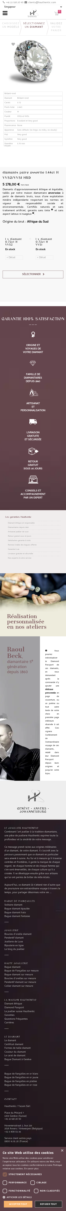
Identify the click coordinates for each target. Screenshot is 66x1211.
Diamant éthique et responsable (21, 523)
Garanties (9, 1015)
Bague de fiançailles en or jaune (21, 1078)
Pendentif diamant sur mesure (20, 982)
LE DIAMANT (12, 1036)
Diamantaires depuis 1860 (18, 527)
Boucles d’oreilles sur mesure (20, 979)
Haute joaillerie (16, 963)
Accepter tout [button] (18, 1204)
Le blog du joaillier (14, 949)
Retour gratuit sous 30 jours (19, 536)
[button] (33, 1197)
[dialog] (33, 1179)
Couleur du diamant (15, 1052)
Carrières (9, 1023)
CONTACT (10, 1099)
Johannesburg (33, 811)
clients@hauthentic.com (42, 3)
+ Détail (11, 258)
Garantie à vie (13, 549)
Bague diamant (12, 967)
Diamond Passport (14, 1008)
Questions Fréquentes (16, 1019)
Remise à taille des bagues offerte (22, 545)
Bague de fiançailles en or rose (20, 1085)
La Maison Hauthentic (20, 999)
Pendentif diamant (14, 938)
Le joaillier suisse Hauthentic (19, 1011)
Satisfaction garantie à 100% (19, 540)
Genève (23, 808)
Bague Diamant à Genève (17, 1060)
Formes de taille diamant (17, 1048)
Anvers (40, 808)
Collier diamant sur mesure (18, 986)
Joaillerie (11, 930)
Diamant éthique (13, 1004)
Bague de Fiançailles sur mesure (21, 971)
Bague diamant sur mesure (18, 975)
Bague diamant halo (15, 913)
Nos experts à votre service (19, 558)
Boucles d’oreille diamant (18, 934)
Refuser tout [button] (48, 1204)
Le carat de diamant (14, 1056)
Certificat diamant (13, 1044)
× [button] (62, 1150)
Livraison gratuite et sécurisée (20, 553)
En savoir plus (31, 1168)
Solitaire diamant (13, 905)
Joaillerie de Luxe (13, 942)
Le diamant (10, 1041)
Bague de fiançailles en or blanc (21, 1074)
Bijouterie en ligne (14, 946)
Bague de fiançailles (19, 901)
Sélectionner (31, 274)
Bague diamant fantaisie (17, 916)
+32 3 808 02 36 (12, 1132)
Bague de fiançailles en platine (20, 1081)
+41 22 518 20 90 (14, 3)
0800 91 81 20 (11, 1142)
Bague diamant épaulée (17, 909)
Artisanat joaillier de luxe (18, 531)
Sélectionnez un (34, 25)
